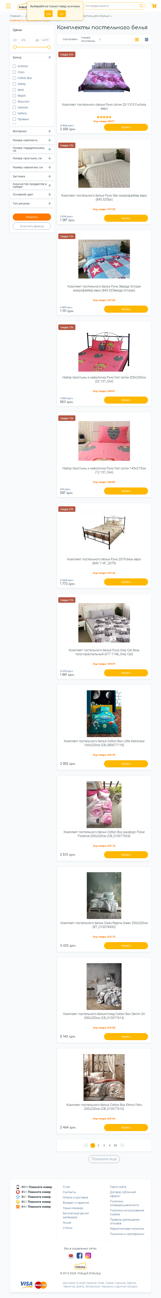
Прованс (23, 119)
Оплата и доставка (75, 1197)
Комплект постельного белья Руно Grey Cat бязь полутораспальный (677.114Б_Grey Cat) (104, 652)
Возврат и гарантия (76, 1203)
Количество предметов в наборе (30, 185)
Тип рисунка (21, 203)
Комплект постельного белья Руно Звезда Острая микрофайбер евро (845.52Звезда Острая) (104, 288)
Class (21, 72)
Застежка (19, 176)
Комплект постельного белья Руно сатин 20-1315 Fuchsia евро (104, 106)
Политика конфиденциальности (124, 1203)
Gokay (22, 84)
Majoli (22, 95)
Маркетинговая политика (127, 1228)
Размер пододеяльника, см (29, 149)
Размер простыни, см (27, 158)
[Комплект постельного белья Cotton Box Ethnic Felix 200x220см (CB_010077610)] (104, 1076)
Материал (20, 131)
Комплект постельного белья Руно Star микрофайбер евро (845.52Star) (104, 197)
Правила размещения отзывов (124, 1221)
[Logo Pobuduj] (25, 6)
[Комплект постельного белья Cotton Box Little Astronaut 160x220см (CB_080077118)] (104, 712)
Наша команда (73, 1208)
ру (61, 13)
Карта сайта (118, 1187)
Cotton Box (25, 78)
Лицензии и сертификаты (127, 1234)
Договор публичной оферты (123, 1194)
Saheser (23, 107)
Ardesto (23, 66)
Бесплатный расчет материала (76, 1215)
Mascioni (23, 101)
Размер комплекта (25, 140)
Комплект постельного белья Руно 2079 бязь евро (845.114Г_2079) (104, 561)
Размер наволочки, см (28, 167)
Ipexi (21, 90)
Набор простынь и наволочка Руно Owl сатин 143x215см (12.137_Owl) (104, 470)
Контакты (69, 1192)
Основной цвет (23, 194)
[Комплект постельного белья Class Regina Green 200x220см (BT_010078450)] (104, 894)
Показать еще (104, 1159)
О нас (66, 1187)
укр (48, 13)
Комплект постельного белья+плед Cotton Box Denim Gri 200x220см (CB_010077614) (104, 1016)
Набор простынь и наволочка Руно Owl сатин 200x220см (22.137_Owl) (104, 379)
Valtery (22, 113)
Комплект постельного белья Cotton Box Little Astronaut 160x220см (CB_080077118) (104, 743)
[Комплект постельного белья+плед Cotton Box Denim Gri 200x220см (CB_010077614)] (104, 985)
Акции (67, 1222)
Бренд (17, 57)
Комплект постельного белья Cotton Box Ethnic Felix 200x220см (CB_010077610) (104, 1106)
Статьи (67, 1228)
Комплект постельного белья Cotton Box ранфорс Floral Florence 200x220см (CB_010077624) (104, 834)
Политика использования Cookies (127, 1212)
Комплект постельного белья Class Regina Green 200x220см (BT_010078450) (104, 925)
